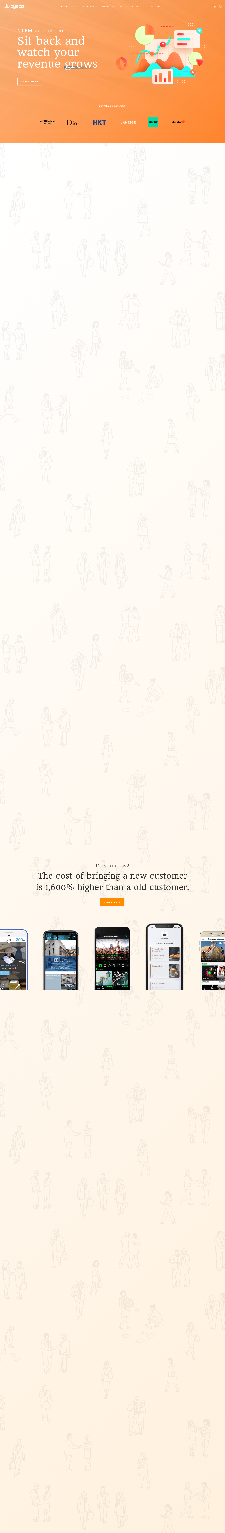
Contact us (153, 6)
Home (64, 6)
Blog (135, 6)
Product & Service (83, 6)
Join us (123, 6)
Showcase (108, 6)
